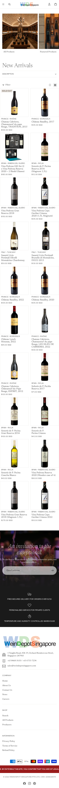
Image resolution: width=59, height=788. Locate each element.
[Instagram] (29, 783)
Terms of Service (9, 746)
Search (5, 716)
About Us (6, 686)
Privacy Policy (8, 741)
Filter (7, 85)
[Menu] (3, 4)
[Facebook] (24, 783)
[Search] (9, 4)
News (4, 695)
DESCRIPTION (8, 74)
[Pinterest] (34, 783)
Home (5, 681)
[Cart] (55, 4)
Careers (5, 699)
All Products (7, 720)
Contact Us (7, 690)
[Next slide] (53, 34)
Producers (6, 725)
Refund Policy (8, 750)
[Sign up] (52, 571)
